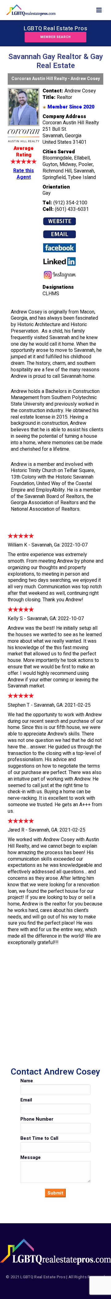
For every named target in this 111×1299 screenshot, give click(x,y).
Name (26, 1080)
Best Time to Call (39, 1138)
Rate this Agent (23, 174)
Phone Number (36, 1119)
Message (30, 1157)
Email (26, 1100)
